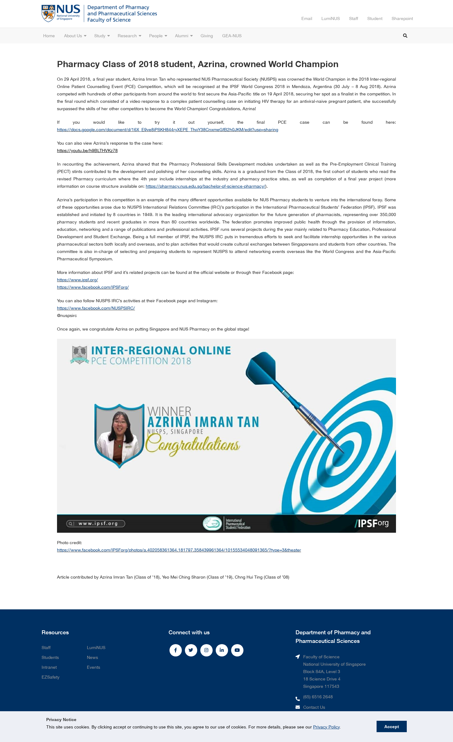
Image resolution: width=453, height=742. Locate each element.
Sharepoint (402, 18)
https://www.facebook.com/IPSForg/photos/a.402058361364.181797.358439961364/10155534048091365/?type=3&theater (179, 549)
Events (93, 667)
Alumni (181, 35)
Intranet (49, 667)
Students (50, 657)
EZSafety (50, 677)
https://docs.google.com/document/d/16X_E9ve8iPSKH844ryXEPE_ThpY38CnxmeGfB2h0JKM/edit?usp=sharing (167, 129)
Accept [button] (391, 726)
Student (374, 18)
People (156, 35)
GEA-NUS (232, 35)
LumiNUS (330, 18)
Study (99, 35)
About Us (73, 35)
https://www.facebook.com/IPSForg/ (93, 287)
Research (127, 35)
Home (49, 35)
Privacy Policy (326, 726)
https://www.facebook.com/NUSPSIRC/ (96, 308)
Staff (353, 18)
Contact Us (314, 707)
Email (306, 18)
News (92, 657)
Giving (207, 35)
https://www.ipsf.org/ (77, 279)
